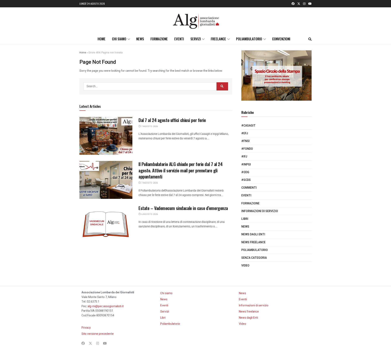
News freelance (253, 242)
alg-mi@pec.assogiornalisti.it (106, 306)
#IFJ (244, 156)
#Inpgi (246, 164)
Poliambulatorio (249, 38)
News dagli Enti (253, 234)
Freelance (218, 38)
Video (245, 265)
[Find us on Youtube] (310, 3)
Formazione (159, 38)
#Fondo (247, 149)
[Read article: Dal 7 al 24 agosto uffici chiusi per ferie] (105, 136)
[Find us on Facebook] (293, 3)
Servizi (195, 38)
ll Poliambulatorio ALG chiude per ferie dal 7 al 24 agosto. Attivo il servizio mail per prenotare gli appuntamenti (180, 170)
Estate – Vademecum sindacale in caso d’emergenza (183, 208)
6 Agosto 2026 (149, 214)
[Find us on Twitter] (298, 3)
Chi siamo (119, 38)
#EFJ (244, 133)
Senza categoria (254, 258)
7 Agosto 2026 (149, 126)
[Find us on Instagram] (304, 3)
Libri (244, 219)
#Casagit (248, 125)
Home (101, 38)
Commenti (249, 188)
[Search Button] (310, 39)
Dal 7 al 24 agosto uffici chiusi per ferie (172, 120)
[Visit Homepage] (195, 20)
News (140, 38)
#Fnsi (245, 141)
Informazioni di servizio (259, 211)
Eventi (179, 38)
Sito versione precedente (97, 334)
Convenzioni (281, 38)
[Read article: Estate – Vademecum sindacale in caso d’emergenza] (105, 224)
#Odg (245, 172)
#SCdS (246, 180)
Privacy (86, 328)
